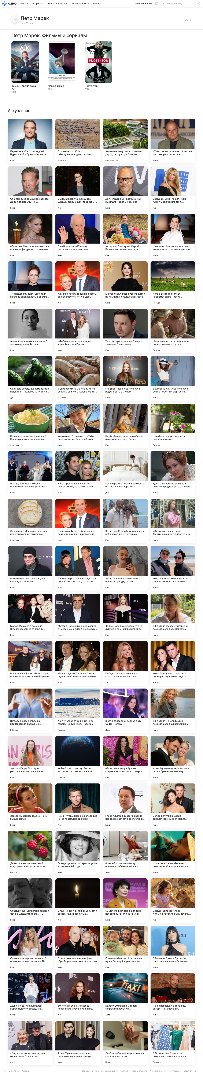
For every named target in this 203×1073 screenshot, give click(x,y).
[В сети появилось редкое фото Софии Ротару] (125, 711)
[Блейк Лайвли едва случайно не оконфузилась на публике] (125, 426)
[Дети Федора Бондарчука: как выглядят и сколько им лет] (125, 188)
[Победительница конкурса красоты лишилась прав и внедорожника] (125, 663)
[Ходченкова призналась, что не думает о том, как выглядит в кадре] (125, 616)
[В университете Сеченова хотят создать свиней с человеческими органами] (77, 378)
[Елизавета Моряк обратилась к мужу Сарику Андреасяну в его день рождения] (125, 948)
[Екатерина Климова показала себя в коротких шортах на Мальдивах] (173, 378)
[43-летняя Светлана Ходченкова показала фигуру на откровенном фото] (30, 236)
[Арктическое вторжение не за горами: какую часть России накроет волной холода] (77, 711)
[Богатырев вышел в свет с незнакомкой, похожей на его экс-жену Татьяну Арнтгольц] (77, 473)
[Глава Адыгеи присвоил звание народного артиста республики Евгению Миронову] (125, 805)
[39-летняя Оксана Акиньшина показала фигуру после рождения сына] (125, 568)
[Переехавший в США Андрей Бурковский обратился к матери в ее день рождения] (30, 141)
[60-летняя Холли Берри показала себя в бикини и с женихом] (125, 521)
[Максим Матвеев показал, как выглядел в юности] (30, 568)
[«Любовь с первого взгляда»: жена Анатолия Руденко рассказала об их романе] (77, 331)
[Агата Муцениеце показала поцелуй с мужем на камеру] (77, 1043)
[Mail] (4, 3)
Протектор (91, 85)
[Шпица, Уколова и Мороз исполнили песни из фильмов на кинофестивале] (30, 473)
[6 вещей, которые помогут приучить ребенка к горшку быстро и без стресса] (125, 853)
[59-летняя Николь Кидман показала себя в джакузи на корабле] (173, 711)
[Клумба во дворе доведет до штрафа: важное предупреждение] (173, 426)
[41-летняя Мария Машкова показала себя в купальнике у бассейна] (173, 853)
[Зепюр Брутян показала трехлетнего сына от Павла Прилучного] (173, 805)
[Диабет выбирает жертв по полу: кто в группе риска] (125, 1043)
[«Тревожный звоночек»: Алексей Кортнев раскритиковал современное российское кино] (173, 141)
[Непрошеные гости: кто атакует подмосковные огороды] (173, 331)
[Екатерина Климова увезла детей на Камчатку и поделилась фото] (125, 283)
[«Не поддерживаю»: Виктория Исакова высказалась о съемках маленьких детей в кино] (30, 283)
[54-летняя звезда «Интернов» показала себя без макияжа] (173, 616)
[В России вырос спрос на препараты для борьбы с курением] (30, 711)
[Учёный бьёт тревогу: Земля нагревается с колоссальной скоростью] (77, 758)
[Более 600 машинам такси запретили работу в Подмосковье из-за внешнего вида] (125, 995)
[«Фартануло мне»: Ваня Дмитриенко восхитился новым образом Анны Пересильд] (173, 521)
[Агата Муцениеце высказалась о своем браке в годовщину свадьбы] (173, 758)
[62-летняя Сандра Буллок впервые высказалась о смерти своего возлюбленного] (125, 758)
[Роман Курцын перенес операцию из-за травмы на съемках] (77, 805)
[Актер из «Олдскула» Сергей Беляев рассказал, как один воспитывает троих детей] (125, 236)
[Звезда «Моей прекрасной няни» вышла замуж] (30, 805)
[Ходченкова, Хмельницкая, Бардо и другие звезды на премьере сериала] (30, 995)
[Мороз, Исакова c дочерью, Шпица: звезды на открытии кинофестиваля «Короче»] (30, 616)
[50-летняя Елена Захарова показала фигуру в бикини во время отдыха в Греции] (77, 995)
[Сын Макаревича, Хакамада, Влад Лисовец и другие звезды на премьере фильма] (77, 188)
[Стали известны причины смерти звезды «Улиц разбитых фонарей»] (77, 900)
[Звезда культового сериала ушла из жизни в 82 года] (77, 853)
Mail (5, 1071)
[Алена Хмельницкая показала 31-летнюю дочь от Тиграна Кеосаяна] (30, 331)
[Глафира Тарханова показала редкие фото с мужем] (125, 378)
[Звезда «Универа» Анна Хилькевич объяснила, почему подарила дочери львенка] (173, 900)
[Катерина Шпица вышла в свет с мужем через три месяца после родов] (173, 236)
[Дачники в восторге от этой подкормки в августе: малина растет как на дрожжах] (30, 853)
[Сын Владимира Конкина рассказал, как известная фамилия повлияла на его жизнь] (77, 236)
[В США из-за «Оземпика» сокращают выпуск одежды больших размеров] (173, 1043)
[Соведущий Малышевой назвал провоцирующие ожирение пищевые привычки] (30, 521)
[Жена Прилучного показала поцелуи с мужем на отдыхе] (173, 663)
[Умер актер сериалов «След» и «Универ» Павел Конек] (125, 331)
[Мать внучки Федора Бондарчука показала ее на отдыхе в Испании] (30, 663)
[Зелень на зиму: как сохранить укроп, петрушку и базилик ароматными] (125, 141)
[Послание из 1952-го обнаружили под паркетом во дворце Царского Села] (77, 141)
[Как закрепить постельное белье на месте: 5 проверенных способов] (125, 473)
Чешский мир (56, 85)
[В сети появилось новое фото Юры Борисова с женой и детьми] (77, 948)
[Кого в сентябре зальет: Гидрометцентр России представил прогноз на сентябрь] (173, 283)
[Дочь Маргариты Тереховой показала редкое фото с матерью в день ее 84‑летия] (173, 473)
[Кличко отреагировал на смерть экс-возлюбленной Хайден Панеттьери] (77, 283)
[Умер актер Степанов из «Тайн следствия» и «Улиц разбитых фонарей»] (77, 426)
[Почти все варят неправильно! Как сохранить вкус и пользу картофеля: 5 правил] (30, 426)
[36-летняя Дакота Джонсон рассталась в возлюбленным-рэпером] (173, 948)
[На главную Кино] (11, 3)
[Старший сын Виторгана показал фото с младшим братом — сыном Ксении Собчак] (30, 900)
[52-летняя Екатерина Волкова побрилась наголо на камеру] (125, 900)
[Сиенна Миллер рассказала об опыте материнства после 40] (30, 948)
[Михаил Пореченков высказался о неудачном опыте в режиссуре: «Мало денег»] (77, 616)
